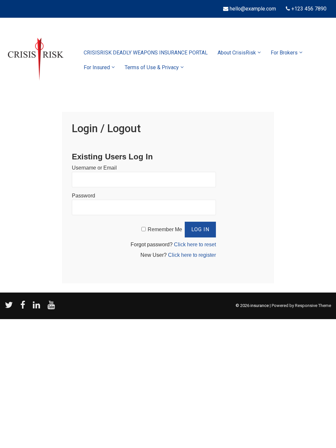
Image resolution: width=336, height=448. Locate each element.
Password (83, 195)
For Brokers (284, 53)
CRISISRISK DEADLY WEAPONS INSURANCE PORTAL (146, 53)
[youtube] (52, 307)
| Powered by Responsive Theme (300, 305)
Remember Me (165, 229)
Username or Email (94, 168)
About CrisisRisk (237, 53)
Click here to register (192, 255)
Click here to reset (195, 244)
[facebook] (24, 307)
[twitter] (10, 307)
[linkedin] (38, 307)
